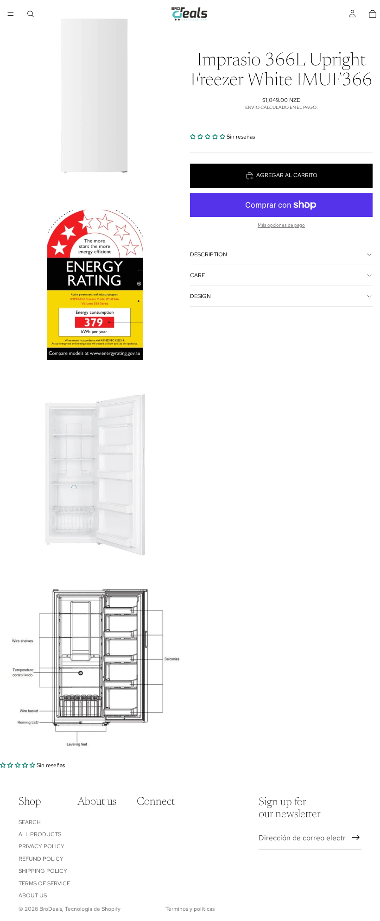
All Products (40, 834)
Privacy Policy (41, 846)
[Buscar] (30, 14)
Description (208, 254)
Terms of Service (44, 883)
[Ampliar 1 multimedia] (95, 95)
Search (30, 822)
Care (197, 275)
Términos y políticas (190, 909)
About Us (33, 895)
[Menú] (10, 14)
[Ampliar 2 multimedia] (95, 285)
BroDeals (50, 909)
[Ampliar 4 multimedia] (95, 666)
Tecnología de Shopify (92, 909)
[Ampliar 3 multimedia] (95, 475)
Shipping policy (43, 871)
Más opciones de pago (281, 225)
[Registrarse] (356, 837)
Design (200, 296)
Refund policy (41, 858)
